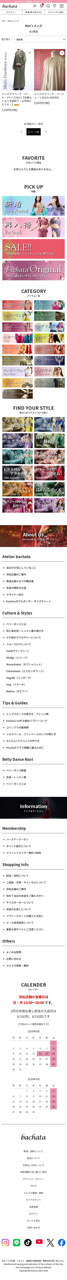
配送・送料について (17, 875)
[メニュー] (61, 6)
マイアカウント (33, 1199)
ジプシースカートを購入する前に (24, 916)
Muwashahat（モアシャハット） (24, 664)
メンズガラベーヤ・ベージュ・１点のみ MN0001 (49, 95)
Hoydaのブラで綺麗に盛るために (25, 747)
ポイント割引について (18, 846)
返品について (33, 1158)
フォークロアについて (18, 644)
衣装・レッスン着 (16, 777)
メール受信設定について (20, 922)
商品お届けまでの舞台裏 (20, 581)
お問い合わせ (13, 959)
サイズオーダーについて (20, 902)
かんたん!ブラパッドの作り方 (23, 741)
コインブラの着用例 (17, 727)
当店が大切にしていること (21, 567)
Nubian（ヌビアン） (17, 691)
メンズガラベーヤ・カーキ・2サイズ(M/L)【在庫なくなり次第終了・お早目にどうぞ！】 (17, 99)
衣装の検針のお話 (16, 588)
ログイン (33, 1213)
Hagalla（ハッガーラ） (19, 678)
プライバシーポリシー (33, 1179)
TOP (3, 21)
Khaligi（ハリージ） (17, 657)
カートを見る (33, 1220)
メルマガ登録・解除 (17, 965)
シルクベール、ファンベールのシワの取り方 (31, 734)
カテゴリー (11, 12)
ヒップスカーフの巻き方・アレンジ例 (27, 714)
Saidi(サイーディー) (17, 651)
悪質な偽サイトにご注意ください (25, 929)
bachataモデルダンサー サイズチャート (28, 601)
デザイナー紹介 (15, 594)
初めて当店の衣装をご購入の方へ (25, 896)
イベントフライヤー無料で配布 (23, 853)
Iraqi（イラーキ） (16, 684)
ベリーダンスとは (16, 624)
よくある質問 (13, 952)
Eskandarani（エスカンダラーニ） (25, 671)
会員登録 (33, 1206)
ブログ (33, 1185)
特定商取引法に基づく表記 (33, 1172)
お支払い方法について (33, 1165)
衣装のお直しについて (18, 909)
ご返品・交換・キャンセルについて (26, 882)
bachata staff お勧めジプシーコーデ (26, 721)
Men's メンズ (13, 21)
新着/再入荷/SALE (33, 12)
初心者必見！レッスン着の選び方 (25, 631)
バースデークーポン (17, 839)
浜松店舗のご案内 (16, 574)
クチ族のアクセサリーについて (23, 637)
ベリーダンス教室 (16, 770)
